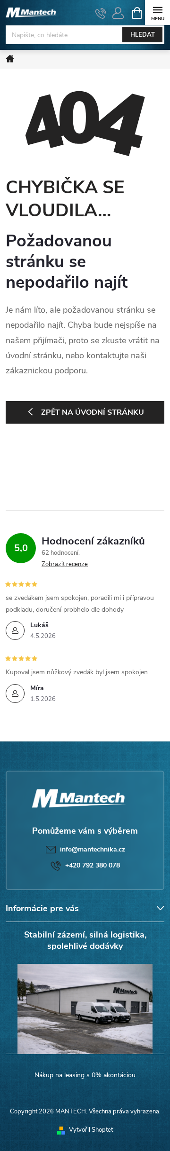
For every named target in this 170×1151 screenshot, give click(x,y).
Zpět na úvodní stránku (92, 412)
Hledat (142, 35)
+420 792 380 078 (92, 865)
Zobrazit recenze (65, 564)
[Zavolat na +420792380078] (101, 13)
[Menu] (157, 12)
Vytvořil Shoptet (91, 1130)
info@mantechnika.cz (92, 849)
